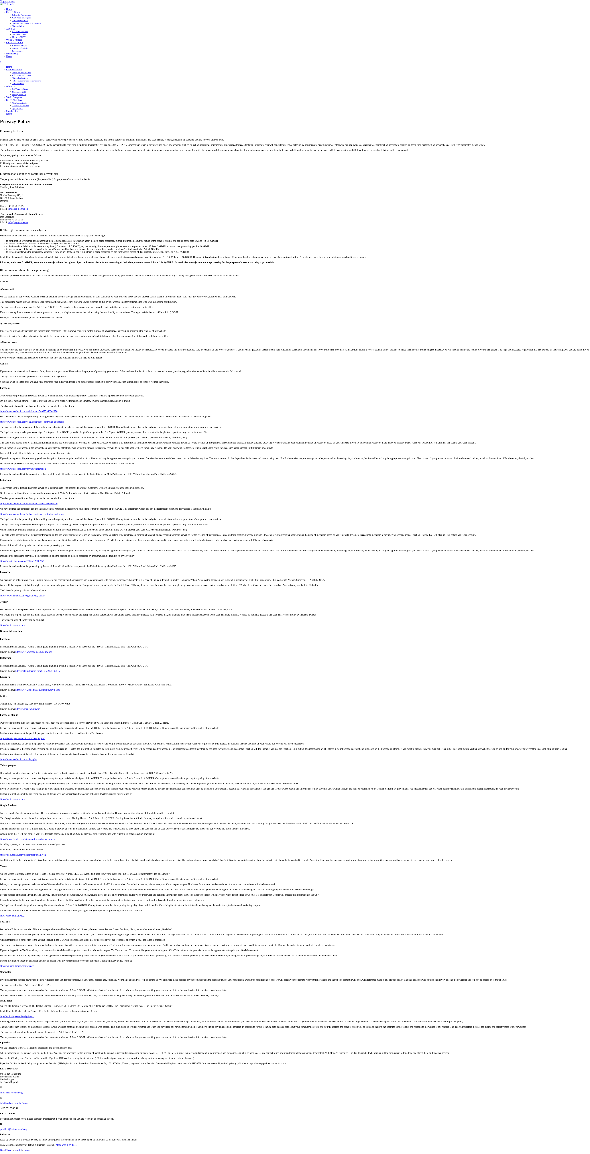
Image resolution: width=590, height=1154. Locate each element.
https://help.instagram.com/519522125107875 (22, 561)
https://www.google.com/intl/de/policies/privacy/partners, (27, 839)
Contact (27, 1150)
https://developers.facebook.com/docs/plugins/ (22, 738)
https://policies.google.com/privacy (17, 966)
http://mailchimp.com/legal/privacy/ (17, 1016)
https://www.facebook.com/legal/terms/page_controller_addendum (32, 421)
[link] (9, 9)
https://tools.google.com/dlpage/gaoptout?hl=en (23, 854)
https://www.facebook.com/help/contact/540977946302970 (28, 411)
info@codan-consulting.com (14, 1103)
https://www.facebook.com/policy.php (33, 652)
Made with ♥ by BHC (66, 1145)
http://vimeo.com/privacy (12, 915)
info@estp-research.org (11, 1092)
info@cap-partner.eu (18, 209)
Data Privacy (6, 1150)
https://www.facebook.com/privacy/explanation (23, 468)
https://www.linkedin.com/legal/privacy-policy (22, 595)
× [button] (0, 61)
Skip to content (7, 1)
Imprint (18, 1150)
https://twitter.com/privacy (12, 625)
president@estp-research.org (14, 1129)
